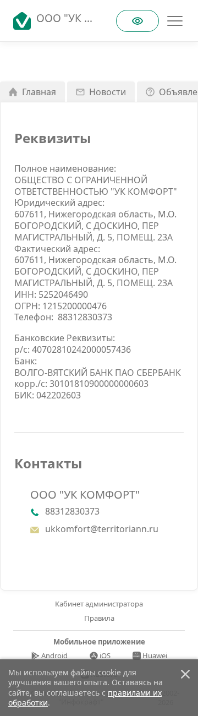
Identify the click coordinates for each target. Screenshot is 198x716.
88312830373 (85, 317)
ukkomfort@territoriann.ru (101, 529)
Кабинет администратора (99, 604)
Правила (99, 618)
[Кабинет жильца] (24, 21)
